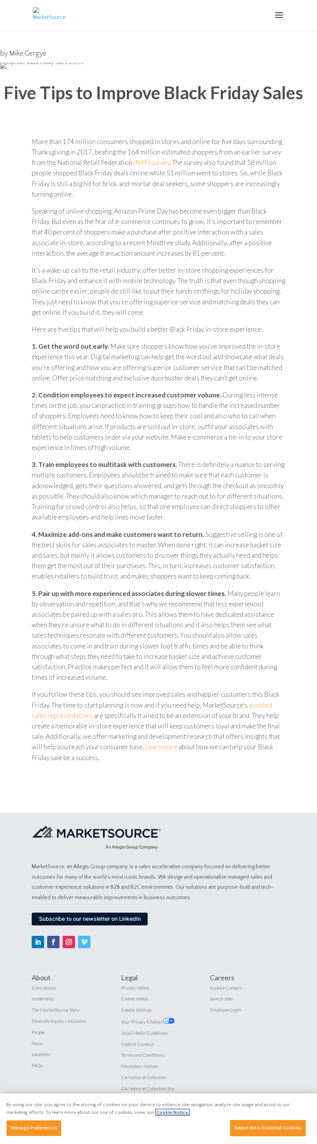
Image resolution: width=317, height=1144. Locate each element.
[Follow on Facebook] (53, 942)
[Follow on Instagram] (69, 942)
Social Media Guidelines (144, 1033)
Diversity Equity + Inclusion (59, 1021)
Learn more (161, 747)
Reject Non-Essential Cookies (268, 1127)
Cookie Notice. (172, 1112)
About (41, 977)
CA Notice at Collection (144, 1077)
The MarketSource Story (56, 1010)
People (38, 1032)
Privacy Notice (135, 988)
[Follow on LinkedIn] (38, 942)
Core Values (44, 988)
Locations (41, 1054)
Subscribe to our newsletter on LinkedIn (90, 918)
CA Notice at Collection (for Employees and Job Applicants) (151, 1092)
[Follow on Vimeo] (84, 942)
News (37, 1043)
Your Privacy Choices (142, 1022)
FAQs (37, 1065)
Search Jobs (221, 998)
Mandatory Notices (139, 1066)
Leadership (42, 998)
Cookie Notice (134, 998)
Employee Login (225, 1010)
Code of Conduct (137, 1044)
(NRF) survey (151, 162)
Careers (222, 977)
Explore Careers (226, 988)
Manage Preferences (33, 1127)
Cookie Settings (136, 1010)
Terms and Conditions (142, 1055)
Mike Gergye (27, 54)
